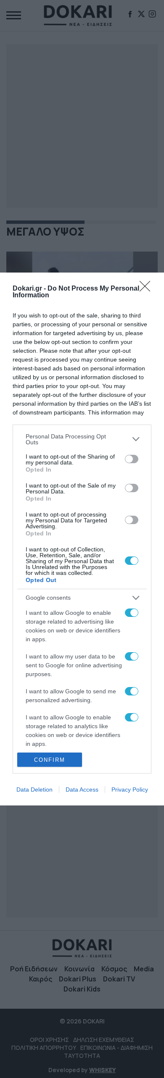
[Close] (148, 289)
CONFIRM (49, 760)
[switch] (131, 459)
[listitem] (82, 439)
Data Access (82, 789)
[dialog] (82, 539)
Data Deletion (34, 789)
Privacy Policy (129, 789)
